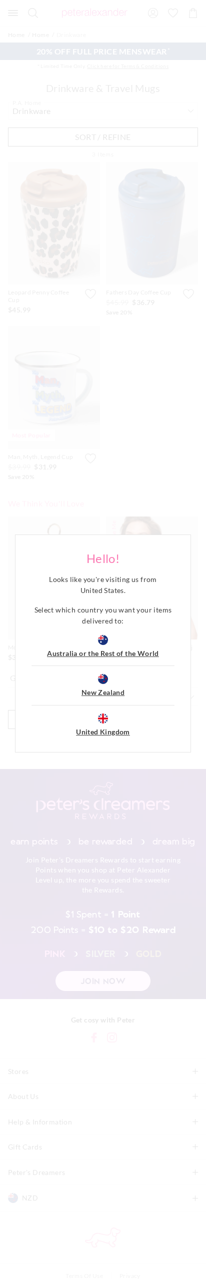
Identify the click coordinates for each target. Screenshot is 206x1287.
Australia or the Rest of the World (103, 653)
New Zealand (103, 692)
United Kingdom (103, 732)
